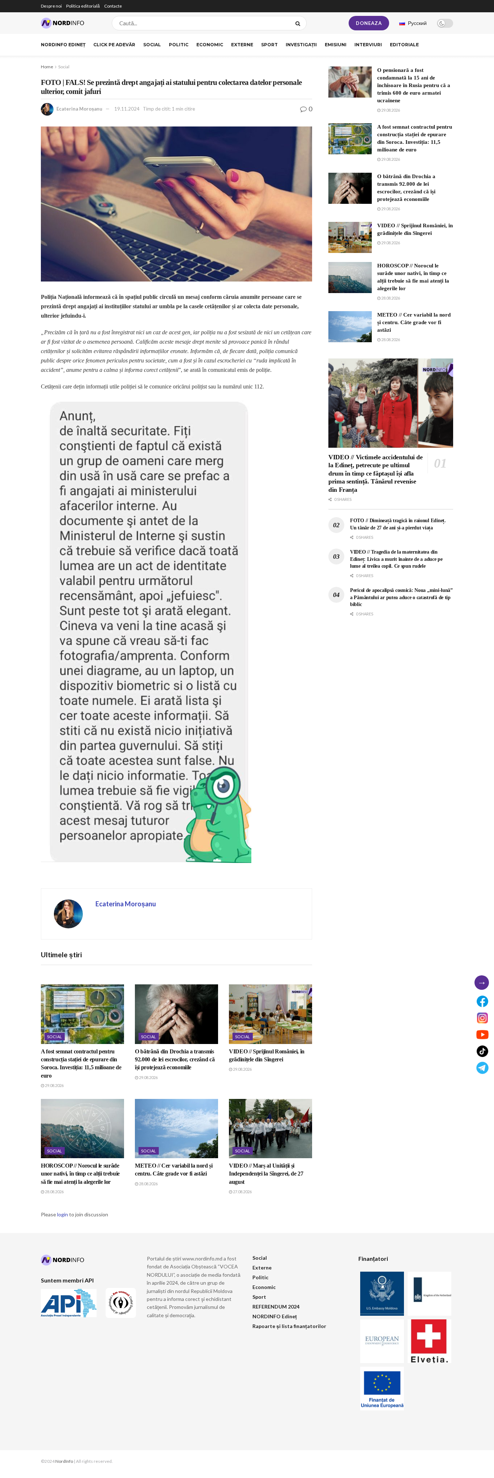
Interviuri (368, 44)
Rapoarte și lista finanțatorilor (289, 1326)
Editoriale (404, 44)
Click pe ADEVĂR (114, 44)
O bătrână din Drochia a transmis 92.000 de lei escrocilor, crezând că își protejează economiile (174, 1059)
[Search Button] (299, 23)
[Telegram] (482, 1068)
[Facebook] (482, 1001)
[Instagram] (482, 1018)
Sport (269, 44)
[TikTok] (482, 1051)
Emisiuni (335, 44)
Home (47, 66)
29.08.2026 (54, 1085)
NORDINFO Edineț (63, 44)
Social (152, 44)
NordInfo (64, 1461)
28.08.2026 (54, 1191)
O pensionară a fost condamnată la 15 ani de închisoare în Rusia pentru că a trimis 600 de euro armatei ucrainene (413, 85)
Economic (209, 44)
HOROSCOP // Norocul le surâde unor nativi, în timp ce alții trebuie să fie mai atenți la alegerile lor (80, 1174)
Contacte (113, 6)
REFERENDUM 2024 (275, 1306)
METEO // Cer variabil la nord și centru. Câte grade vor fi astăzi (414, 322)
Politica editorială (83, 6)
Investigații (301, 44)
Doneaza (369, 23)
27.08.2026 (242, 1191)
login (62, 1214)
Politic (178, 44)
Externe (242, 44)
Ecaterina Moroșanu (79, 109)
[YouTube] (482, 1034)
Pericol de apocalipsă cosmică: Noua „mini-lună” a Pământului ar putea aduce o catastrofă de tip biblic (401, 597)
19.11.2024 (127, 109)
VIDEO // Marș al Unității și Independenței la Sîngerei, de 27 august (266, 1174)
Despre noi (51, 6)
